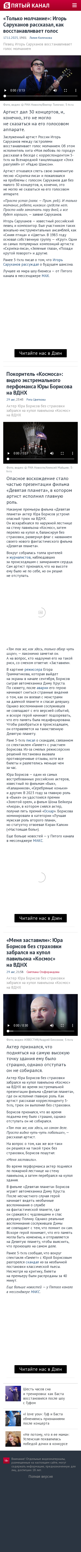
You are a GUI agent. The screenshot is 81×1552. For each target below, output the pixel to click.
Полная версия (41, 1476)
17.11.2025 (10, 38)
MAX (45, 275)
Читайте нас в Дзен (40, 353)
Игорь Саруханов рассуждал (33, 262)
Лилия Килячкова (41, 38)
